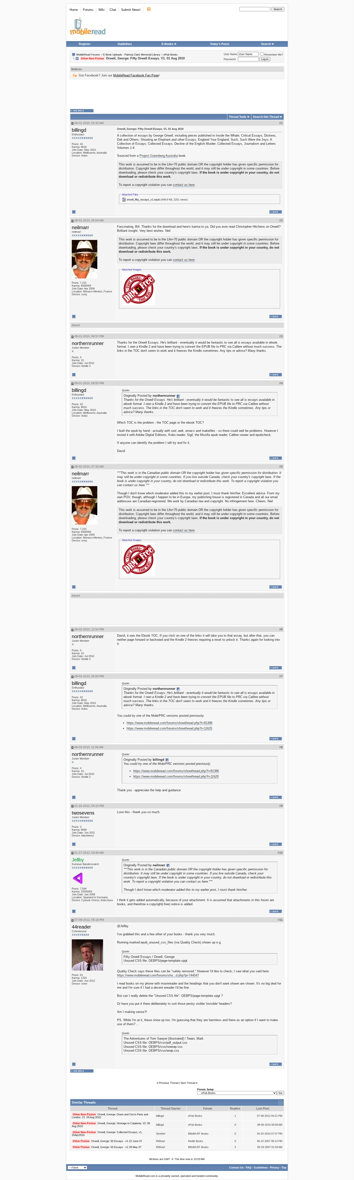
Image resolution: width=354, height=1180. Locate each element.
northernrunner (88, 343)
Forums (88, 10)
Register (85, 44)
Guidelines (125, 44)
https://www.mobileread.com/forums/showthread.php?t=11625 (169, 728)
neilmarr (80, 227)
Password (230, 59)
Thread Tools (237, 117)
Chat (113, 10)
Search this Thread (266, 117)
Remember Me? (273, 54)
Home (74, 10)
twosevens (83, 813)
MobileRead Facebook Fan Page (136, 75)
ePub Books (171, 54)
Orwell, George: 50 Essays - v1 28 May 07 (116, 1147)
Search (266, 44)
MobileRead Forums (88, 54)
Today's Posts (219, 44)
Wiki (101, 10)
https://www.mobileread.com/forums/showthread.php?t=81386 (169, 723)
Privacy (274, 1167)
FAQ (248, 1167)
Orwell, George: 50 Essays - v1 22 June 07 (116, 1141)
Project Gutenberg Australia (158, 155)
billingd (79, 130)
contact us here (184, 185)
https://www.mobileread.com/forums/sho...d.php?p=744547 (158, 975)
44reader (81, 926)
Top (284, 1167)
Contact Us (236, 1167)
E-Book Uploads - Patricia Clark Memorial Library (131, 54)
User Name (230, 54)
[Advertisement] (177, 94)
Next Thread (188, 1082)
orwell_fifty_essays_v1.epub (143, 199)
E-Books (167, 44)
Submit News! (131, 10)
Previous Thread (168, 1082)
